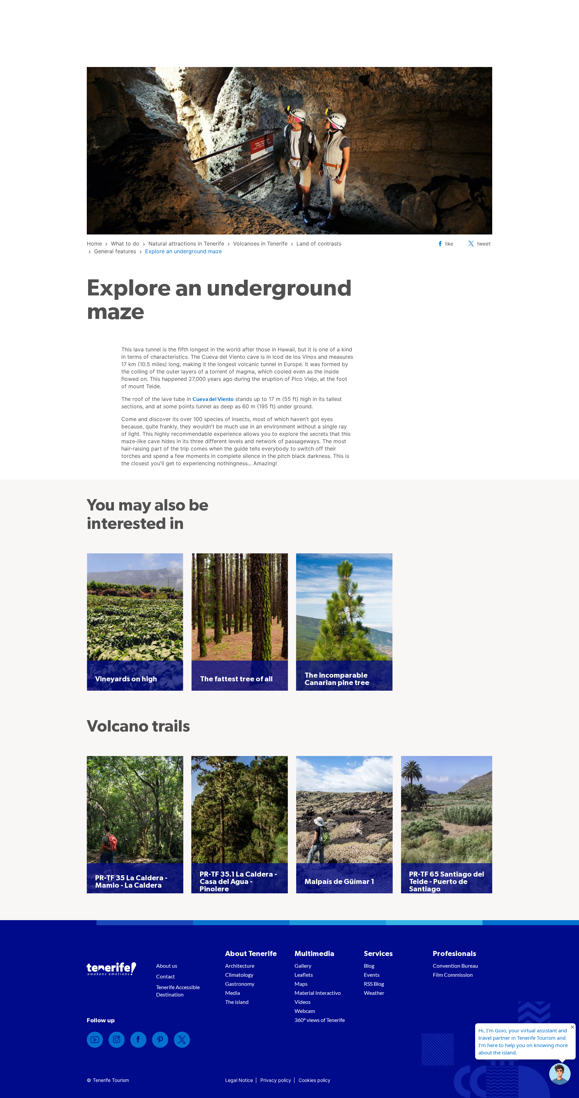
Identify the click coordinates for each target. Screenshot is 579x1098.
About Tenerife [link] (251, 953)
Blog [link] (369, 965)
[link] (94, 243)
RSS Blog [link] (374, 983)
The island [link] (237, 1002)
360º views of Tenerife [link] (320, 1020)
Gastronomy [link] (239, 983)
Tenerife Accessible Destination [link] (178, 991)
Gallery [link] (303, 965)
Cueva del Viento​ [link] (213, 399)
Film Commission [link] (453, 974)
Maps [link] (301, 983)
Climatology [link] (239, 974)
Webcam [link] (305, 1011)
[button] (560, 1074)
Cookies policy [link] (314, 1080)
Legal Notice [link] (239, 1080)
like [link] (449, 244)
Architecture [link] (239, 965)
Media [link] (232, 992)
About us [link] (166, 965)
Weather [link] (374, 992)
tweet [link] (484, 244)
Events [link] (372, 974)
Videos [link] (303, 1002)
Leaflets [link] (304, 974)
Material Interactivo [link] (318, 992)
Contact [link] (165, 976)
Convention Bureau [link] (455, 965)
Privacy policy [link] (275, 1080)
